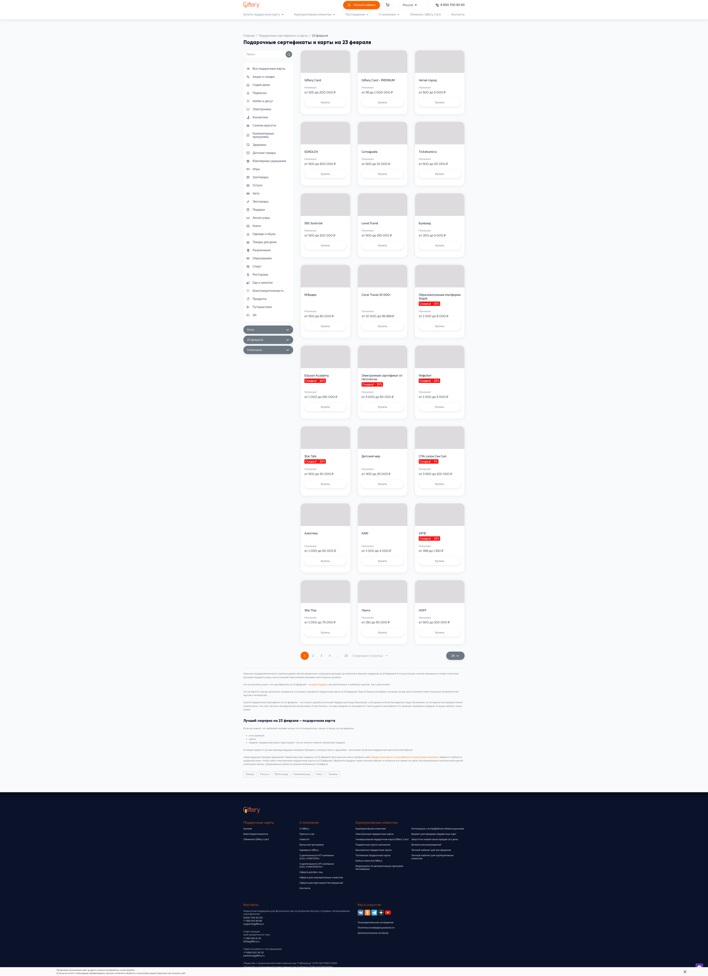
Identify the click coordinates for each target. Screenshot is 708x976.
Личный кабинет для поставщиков (431, 850)
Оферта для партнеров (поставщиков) (321, 882)
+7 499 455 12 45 (252, 938)
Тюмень (333, 774)
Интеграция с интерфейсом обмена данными (437, 828)
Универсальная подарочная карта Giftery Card (381, 839)
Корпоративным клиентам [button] (313, 14)
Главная (249, 35)
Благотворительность (255, 834)
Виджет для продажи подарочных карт (433, 834)
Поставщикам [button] (355, 14)
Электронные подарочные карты (374, 834)
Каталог (247, 828)
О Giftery (304, 828)
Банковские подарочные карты (373, 850)
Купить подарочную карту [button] (261, 14)
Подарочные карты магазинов (372, 844)
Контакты (458, 14)
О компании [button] (387, 14)
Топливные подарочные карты (373, 855)
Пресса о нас (307, 834)
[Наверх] (12, 964)
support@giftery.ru (253, 924)
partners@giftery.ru (254, 955)
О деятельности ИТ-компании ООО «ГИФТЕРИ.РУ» (316, 865)
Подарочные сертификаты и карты (283, 35)
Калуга (264, 774)
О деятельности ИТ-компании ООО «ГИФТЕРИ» (316, 857)
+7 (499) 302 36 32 (253, 952)
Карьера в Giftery (309, 850)
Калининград (302, 774)
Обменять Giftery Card (425, 14)
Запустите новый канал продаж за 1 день (434, 839)
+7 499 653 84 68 (252, 920)
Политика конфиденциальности (376, 927)
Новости (304, 839)
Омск (319, 774)
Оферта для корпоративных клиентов (321, 877)
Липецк (249, 774)
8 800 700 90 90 (253, 917)
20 (346, 655)
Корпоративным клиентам (370, 828)
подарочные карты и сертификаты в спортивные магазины (404, 757)
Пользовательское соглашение (375, 922)
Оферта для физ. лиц (311, 872)
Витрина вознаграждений (426, 844)
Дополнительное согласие (373, 933)
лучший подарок (317, 684)
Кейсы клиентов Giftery (368, 860)
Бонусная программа (311, 844)
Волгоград (281, 774)
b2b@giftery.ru (251, 941)
